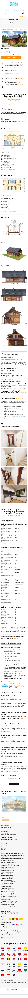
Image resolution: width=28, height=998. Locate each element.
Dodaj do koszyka (11, 57)
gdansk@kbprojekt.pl (9, 867)
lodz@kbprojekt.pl (8, 880)
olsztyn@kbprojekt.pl (9, 883)
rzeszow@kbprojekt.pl (10, 891)
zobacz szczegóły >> (9, 743)
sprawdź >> (21, 65)
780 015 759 (4, 849)
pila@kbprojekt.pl (7, 886)
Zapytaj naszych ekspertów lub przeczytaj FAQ (12, 692)
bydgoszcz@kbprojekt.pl (11, 864)
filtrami (5, 22)
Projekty (16, 29)
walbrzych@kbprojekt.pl (11, 901)
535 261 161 (4, 848)
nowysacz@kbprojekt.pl (11, 881)
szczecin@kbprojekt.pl (11, 896)
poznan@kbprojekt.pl (9, 888)
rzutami (11, 22)
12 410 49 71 (4, 845)
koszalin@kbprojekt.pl (10, 877)
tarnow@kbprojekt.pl (9, 898)
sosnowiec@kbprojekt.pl (11, 894)
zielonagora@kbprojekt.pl (13, 906)
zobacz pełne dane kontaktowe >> (8, 834)
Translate (11, 939)
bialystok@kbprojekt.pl (11, 862)
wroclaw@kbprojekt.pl (10, 904)
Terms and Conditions (21, 982)
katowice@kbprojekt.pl (11, 873)
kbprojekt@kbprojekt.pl (18, 686)
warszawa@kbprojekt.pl (11, 902)
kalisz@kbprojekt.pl (8, 872)
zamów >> (15, 67)
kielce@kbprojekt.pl (8, 875)
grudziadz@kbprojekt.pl (11, 870)
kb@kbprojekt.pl (14, 100)
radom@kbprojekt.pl (9, 890)
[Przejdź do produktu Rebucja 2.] (14, 804)
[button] (15, 87)
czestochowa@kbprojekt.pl (13, 865)
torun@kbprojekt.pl (8, 899)
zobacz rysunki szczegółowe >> (8, 169)
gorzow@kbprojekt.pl (12, 869)
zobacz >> (15, 70)
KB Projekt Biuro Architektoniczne (7, 29)
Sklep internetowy (12, 989)
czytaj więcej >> (22, 392)
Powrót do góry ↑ (4, 984)
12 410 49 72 (4, 846)
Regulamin (13, 982)
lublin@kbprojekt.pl (8, 878)
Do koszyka (5, 820)
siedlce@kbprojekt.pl (9, 893)
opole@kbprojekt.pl (8, 885)
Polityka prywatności (5, 982)
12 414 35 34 (4, 843)
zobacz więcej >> (5, 427)
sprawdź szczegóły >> (20, 398)
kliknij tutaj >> (16, 638)
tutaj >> (3, 122)
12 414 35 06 (4, 842)
